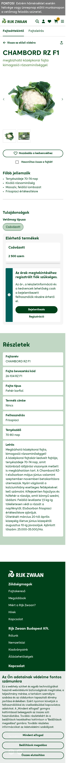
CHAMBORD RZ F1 (31, 53)
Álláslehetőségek (20, 656)
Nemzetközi (16, 642)
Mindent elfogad (33, 735)
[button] (19, 43)
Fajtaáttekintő (13, 31)
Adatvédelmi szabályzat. (39, 727)
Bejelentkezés (36, 309)
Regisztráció (36, 317)
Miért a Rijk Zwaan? (22, 605)
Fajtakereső (16, 591)
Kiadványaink (18, 649)
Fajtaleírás (36, 31)
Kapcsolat (15, 619)
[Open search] (37, 21)
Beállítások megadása (33, 745)
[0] (56, 21)
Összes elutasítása (33, 755)
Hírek (12, 612)
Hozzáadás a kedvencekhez (35, 153)
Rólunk (13, 635)
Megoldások (17, 598)
